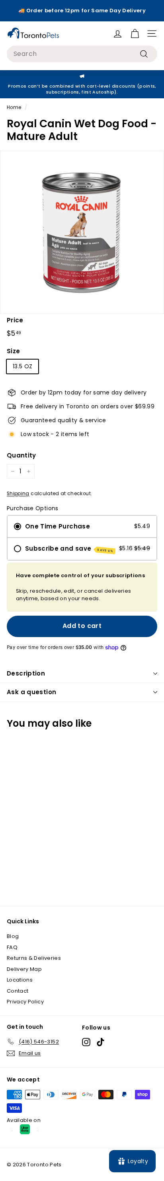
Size (13, 351)
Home (14, 107)
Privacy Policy (25, 1001)
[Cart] (134, 33)
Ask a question (31, 692)
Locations (20, 980)
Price (15, 320)
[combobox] (82, 54)
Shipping (18, 493)
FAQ (12, 947)
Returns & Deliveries (34, 958)
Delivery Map (24, 969)
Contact (17, 991)
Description (26, 673)
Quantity (21, 455)
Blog (13, 936)
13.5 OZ (22, 366)
